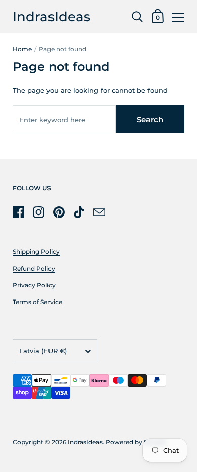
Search (150, 119)
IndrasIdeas (51, 16)
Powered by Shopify (136, 442)
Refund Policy (34, 268)
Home (22, 49)
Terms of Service (37, 302)
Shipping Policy (36, 251)
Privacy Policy (34, 285)
